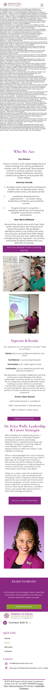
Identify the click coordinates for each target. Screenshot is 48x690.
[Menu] (42, 5)
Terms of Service (16, 686)
